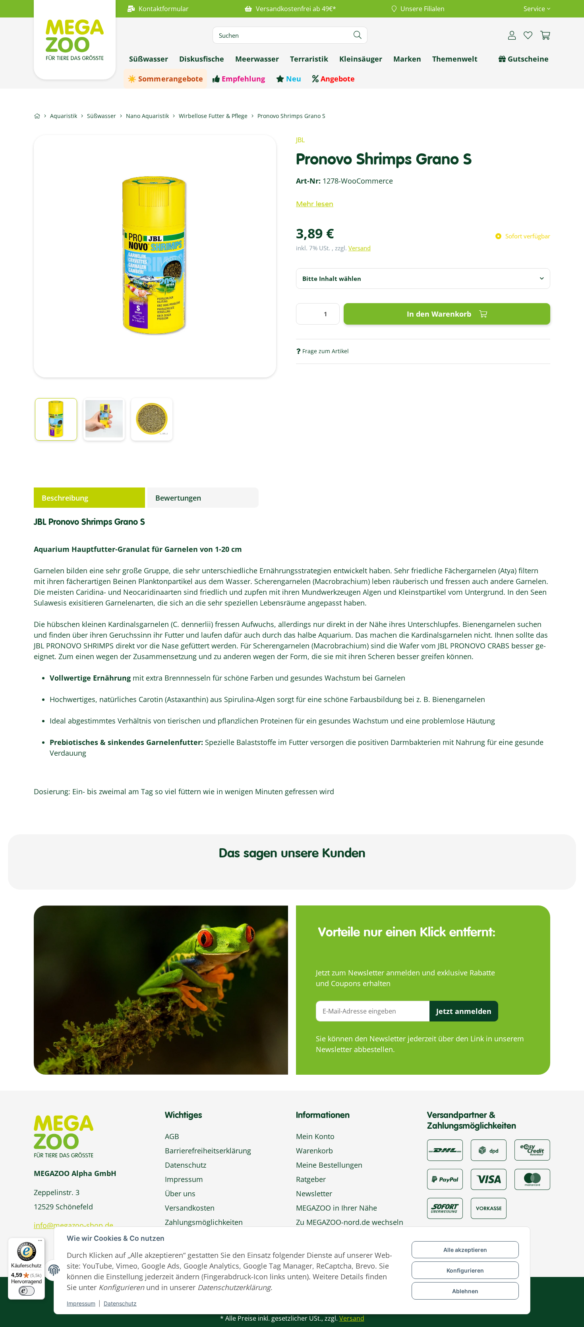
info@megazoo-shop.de (73, 1225)
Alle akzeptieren (465, 1249)
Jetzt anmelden (463, 1011)
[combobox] (423, 278)
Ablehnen (465, 1291)
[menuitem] (149, 59)
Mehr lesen (314, 203)
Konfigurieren (465, 1270)
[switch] (27, 1291)
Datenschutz (120, 1303)
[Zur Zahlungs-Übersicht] (532, 1149)
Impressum (81, 1303)
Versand (359, 248)
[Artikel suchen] (357, 35)
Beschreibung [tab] (65, 498)
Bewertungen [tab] (178, 498)
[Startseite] (37, 116)
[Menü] (40, 1242)
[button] (533, 9)
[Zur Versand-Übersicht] (445, 1149)
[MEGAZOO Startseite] (75, 39)
